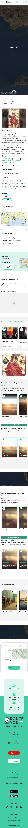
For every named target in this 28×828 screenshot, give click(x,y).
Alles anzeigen (6, 496)
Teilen (5, 103)
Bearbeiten (11, 102)
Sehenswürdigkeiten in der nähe (12, 240)
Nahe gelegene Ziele (8, 243)
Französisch (10, 160)
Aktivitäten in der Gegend (10, 238)
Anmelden (14, 761)
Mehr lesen (23, 153)
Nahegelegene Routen (8, 266)
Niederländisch (6, 162)
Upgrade (14, 753)
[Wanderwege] (9, 404)
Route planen (15, 733)
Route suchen (15, 742)
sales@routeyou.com (14, 820)
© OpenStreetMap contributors (21, 225)
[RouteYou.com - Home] (7, 2)
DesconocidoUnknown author (11, 92)
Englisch (4, 160)
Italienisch (17, 160)
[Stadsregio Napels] (9, 600)
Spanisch (13, 162)
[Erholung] (9, 517)
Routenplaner (14, 668)
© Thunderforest (13, 225)
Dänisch (23, 159)
